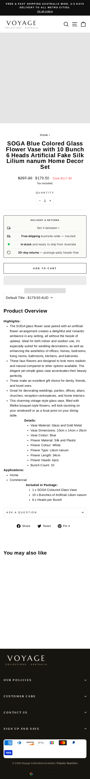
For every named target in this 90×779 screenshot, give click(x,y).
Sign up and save (22, 728)
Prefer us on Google (47, 773)
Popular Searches (67, 763)
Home (44, 135)
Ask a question (21, 512)
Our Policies (18, 680)
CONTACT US (16, 712)
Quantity (45, 192)
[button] (45, 280)
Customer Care (20, 696)
